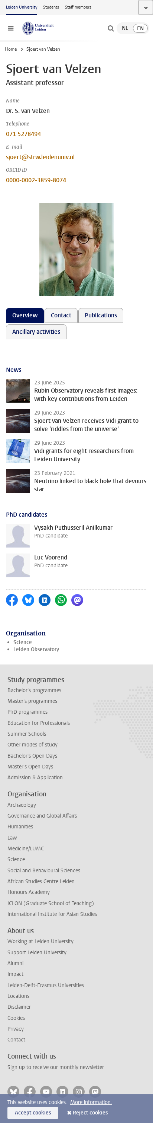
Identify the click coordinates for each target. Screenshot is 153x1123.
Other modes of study (32, 744)
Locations (18, 996)
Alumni (15, 963)
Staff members (78, 7)
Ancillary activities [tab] (36, 332)
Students (51, 7)
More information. (91, 1102)
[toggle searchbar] (110, 28)
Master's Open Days (30, 766)
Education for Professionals (38, 723)
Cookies (16, 1018)
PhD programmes (27, 712)
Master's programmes (32, 701)
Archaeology (21, 805)
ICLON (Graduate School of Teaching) (50, 903)
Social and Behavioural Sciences (43, 870)
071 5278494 (23, 134)
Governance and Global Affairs (42, 815)
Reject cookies (90, 1112)
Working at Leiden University (40, 941)
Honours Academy (28, 892)
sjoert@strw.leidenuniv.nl (40, 157)
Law (12, 837)
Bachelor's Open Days (32, 755)
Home (11, 49)
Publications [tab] (101, 315)
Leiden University (21, 7)
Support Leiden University (36, 952)
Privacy (15, 1028)
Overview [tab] (25, 315)
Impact (15, 974)
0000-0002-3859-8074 (36, 180)
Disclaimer (19, 1007)
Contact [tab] (61, 315)
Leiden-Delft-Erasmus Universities (45, 985)
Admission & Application (35, 777)
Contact (16, 1039)
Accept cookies (33, 1112)
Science (22, 642)
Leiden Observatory (36, 649)
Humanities (20, 826)
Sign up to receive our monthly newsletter (55, 1067)
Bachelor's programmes (34, 690)
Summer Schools (26, 733)
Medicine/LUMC (25, 848)
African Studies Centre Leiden (41, 881)
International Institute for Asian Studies (52, 914)
